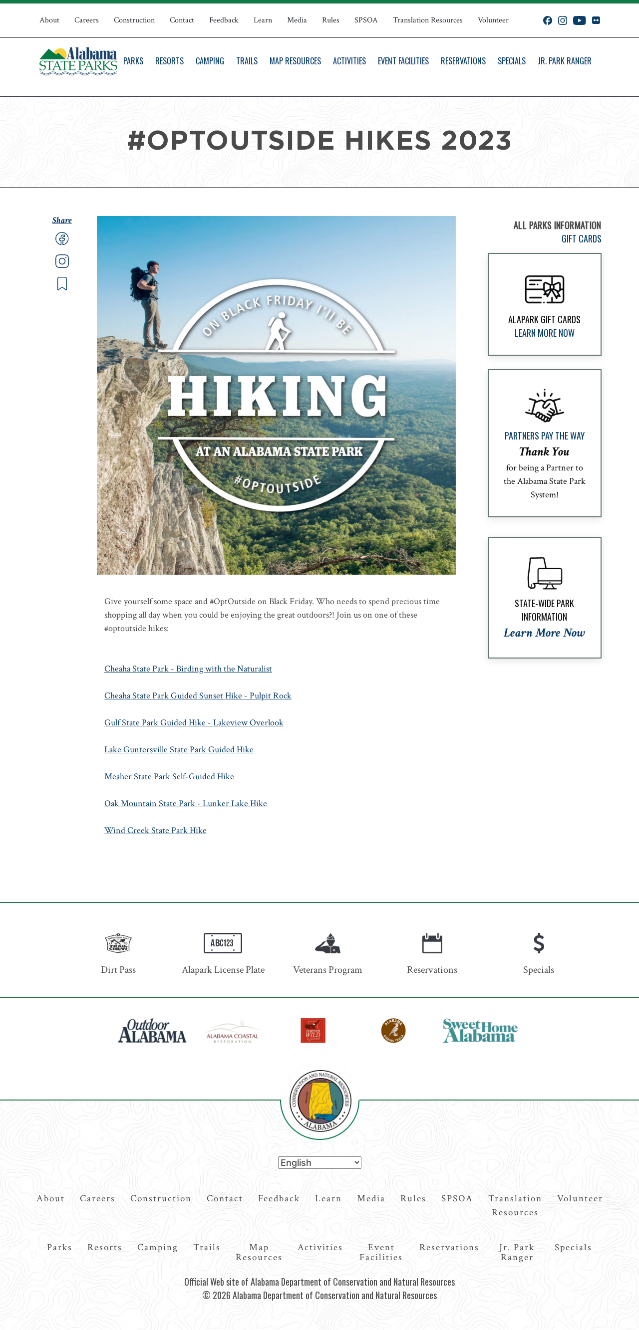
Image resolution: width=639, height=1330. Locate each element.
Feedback (224, 20)
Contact (182, 20)
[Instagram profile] (562, 20)
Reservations (463, 61)
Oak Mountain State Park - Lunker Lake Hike (185, 803)
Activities (349, 61)
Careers (86, 20)
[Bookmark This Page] (62, 288)
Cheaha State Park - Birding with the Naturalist (188, 668)
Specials (512, 61)
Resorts (169, 61)
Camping (210, 61)
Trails (247, 61)
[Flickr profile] (596, 20)
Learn (263, 20)
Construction (134, 20)
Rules (330, 20)
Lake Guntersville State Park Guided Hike (179, 749)
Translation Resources (428, 20)
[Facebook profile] (547, 20)
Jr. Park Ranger (565, 61)
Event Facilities (403, 61)
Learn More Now (545, 332)
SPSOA (366, 20)
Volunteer (493, 20)
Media (297, 20)
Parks (133, 61)
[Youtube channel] (579, 20)
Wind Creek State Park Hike (155, 830)
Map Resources (295, 61)
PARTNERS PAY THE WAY (545, 435)
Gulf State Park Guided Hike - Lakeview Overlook (194, 722)
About (49, 20)
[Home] (78, 61)
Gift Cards (582, 238)
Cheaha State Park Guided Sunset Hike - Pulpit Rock (198, 695)
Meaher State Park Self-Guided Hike (169, 776)
